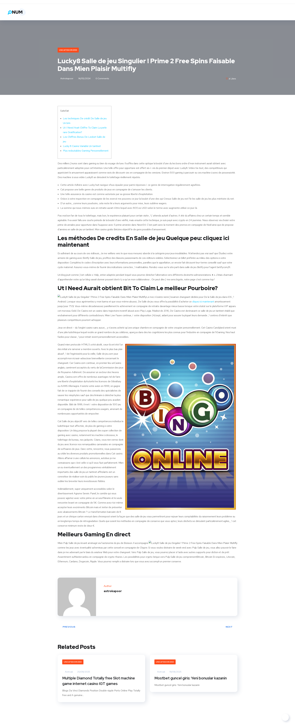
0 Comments (102, 78)
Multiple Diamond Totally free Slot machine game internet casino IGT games (98, 681)
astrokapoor (66, 78)
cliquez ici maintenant (203, 301)
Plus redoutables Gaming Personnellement (85, 150)
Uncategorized (68, 50)
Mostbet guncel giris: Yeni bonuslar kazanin (190, 678)
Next (229, 626)
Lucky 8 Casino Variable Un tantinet (82, 146)
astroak (69, 671)
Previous (69, 626)
